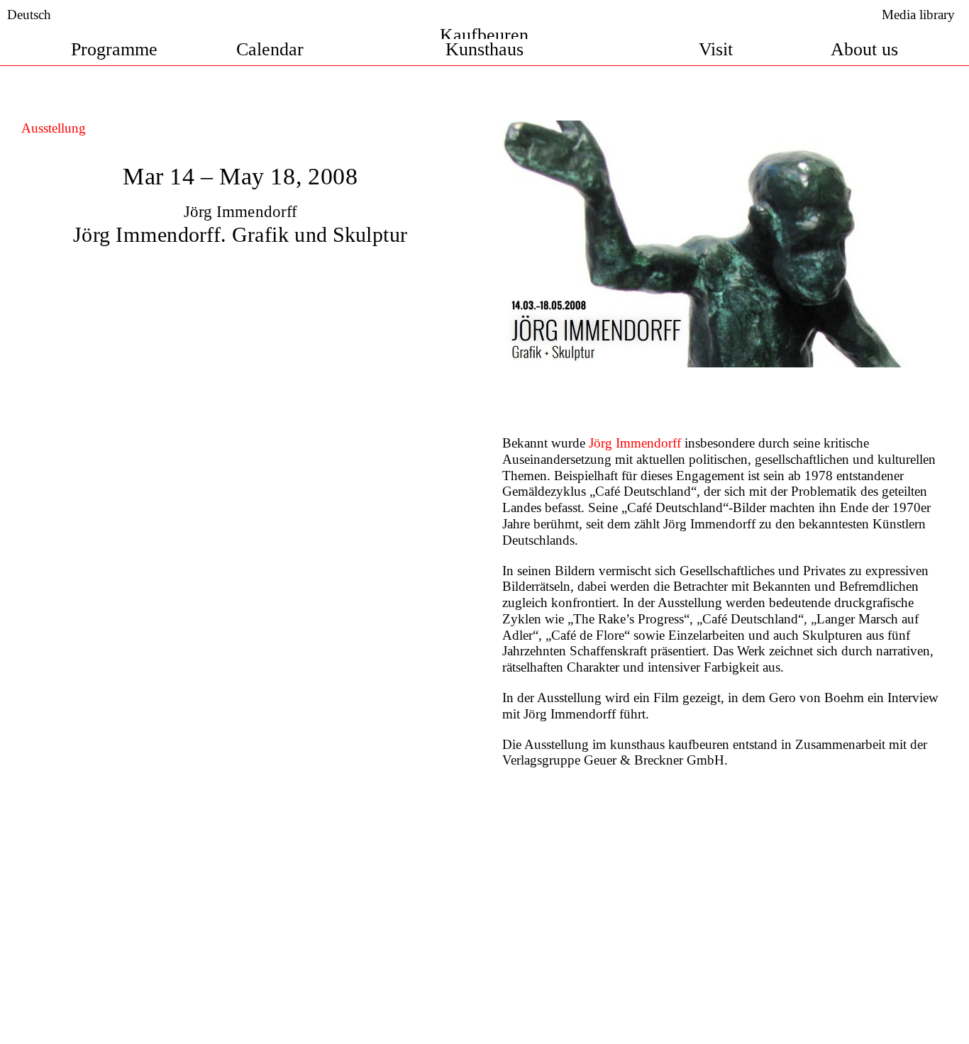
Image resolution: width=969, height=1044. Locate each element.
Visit (716, 49)
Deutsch (29, 14)
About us (864, 49)
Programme (114, 49)
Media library (918, 14)
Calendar (270, 49)
